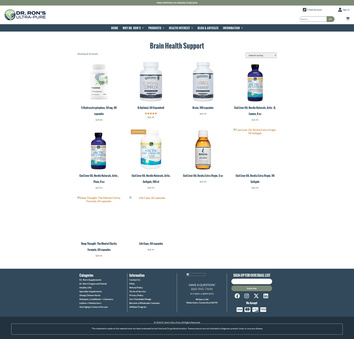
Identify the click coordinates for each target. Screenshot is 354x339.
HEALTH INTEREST (179, 28)
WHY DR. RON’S (132, 28)
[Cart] (348, 18)
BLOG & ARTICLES (208, 28)
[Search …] (313, 19)
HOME (114, 28)
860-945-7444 (202, 289)
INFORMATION (231, 28)
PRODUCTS (154, 28)
